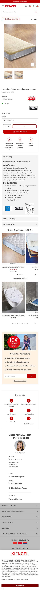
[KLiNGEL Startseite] (10, 6)
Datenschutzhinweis (20, 381)
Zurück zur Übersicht (11, 19)
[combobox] (20, 12)
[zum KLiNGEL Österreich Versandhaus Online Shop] (15, 543)
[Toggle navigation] (3, 6)
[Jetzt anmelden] (31, 376)
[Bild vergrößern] (32, 64)
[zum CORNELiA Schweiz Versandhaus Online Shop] (20, 543)
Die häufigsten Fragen (19, 488)
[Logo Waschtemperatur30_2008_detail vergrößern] (7, 208)
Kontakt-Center (16, 483)
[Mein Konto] (26, 6)
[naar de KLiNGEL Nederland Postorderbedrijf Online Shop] (25, 543)
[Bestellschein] (33, 6)
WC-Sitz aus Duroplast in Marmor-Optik (13, 316)
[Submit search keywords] (35, 12)
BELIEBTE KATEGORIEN (9, 505)
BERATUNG (5, 528)
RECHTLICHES (6, 517)
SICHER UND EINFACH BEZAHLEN (13, 511)
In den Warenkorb (21, 132)
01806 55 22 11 (16, 459)
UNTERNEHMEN (7, 522)
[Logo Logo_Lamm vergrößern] (29, 208)
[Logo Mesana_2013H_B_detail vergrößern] (33, 108)
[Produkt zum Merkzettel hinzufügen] (24, 126)
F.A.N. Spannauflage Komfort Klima (13, 267)
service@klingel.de (17, 477)
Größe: (4, 116)
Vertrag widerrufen (15, 499)
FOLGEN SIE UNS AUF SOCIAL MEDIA (14, 534)
